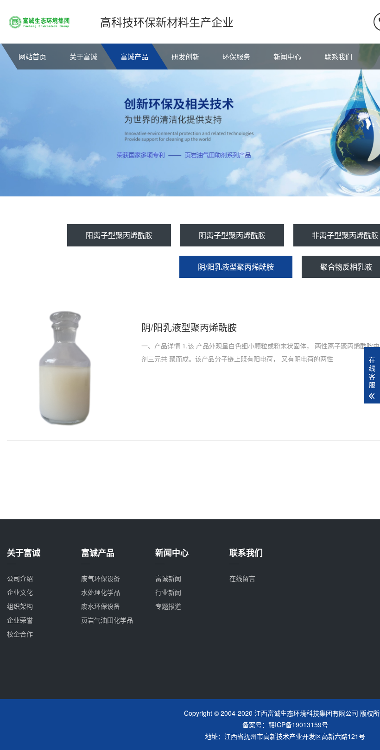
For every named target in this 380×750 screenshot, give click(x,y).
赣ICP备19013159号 (298, 724)
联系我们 (338, 56)
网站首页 (32, 56)
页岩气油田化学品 (107, 619)
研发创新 (185, 56)
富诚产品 (134, 56)
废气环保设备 (100, 578)
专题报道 (168, 606)
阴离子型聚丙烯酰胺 (232, 235)
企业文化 (20, 592)
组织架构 (20, 606)
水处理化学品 (100, 592)
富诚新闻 (168, 578)
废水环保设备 (100, 606)
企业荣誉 (20, 619)
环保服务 (236, 56)
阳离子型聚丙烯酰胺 (119, 235)
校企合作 (20, 633)
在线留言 (242, 578)
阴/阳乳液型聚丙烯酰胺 (236, 266)
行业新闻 (168, 592)
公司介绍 (20, 578)
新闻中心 (287, 56)
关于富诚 (83, 56)
